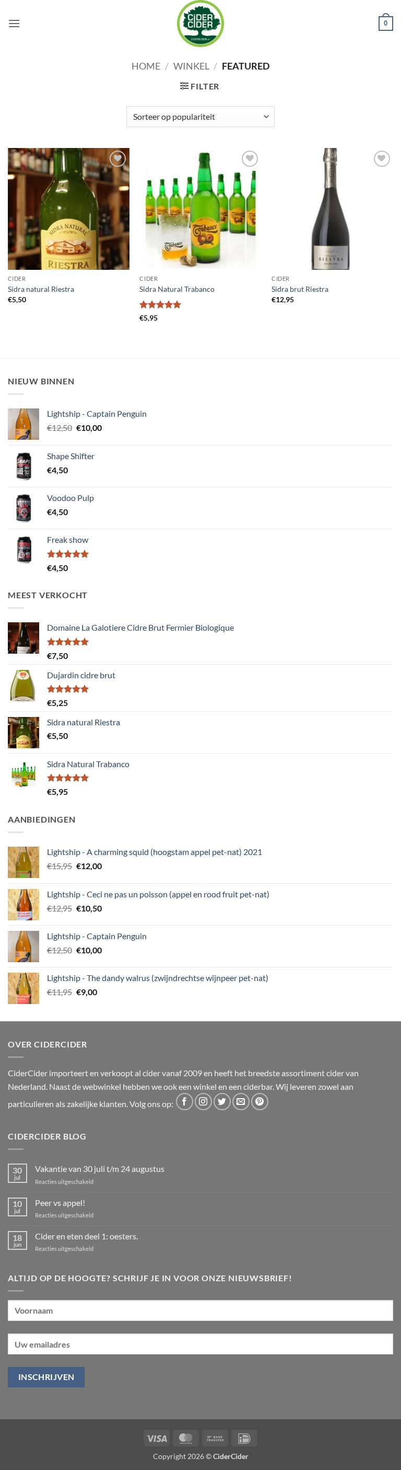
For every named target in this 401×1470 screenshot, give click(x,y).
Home (146, 66)
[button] (14, 23)
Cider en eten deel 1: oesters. (86, 1236)
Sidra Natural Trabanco (177, 288)
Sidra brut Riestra (300, 288)
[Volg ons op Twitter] (222, 1101)
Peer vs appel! (60, 1202)
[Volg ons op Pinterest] (259, 1101)
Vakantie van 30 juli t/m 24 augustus (99, 1168)
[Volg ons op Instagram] (203, 1101)
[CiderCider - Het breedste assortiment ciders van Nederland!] (200, 23)
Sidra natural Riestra (41, 288)
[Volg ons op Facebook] (184, 1101)
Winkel (191, 66)
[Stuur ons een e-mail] (241, 1101)
